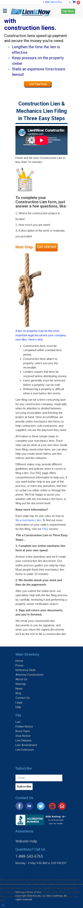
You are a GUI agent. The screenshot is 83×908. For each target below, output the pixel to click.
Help (18, 707)
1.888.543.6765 (52, 2)
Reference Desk (25, 670)
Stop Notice (22, 736)
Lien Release (23, 740)
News (19, 688)
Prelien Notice (24, 726)
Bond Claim (22, 731)
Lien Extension (24, 749)
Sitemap (20, 684)
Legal (18, 702)
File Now (68, 11)
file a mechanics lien (28, 520)
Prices (19, 665)
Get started (46, 246)
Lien (18, 722)
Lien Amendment (26, 745)
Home (19, 661)
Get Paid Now (38, 84)
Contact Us (22, 698)
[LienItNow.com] (31, 9)
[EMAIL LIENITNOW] (62, 806)
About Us (21, 679)
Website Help (26, 841)
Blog (18, 693)
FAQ (45, 528)
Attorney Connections (29, 674)
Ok (3, 905)
